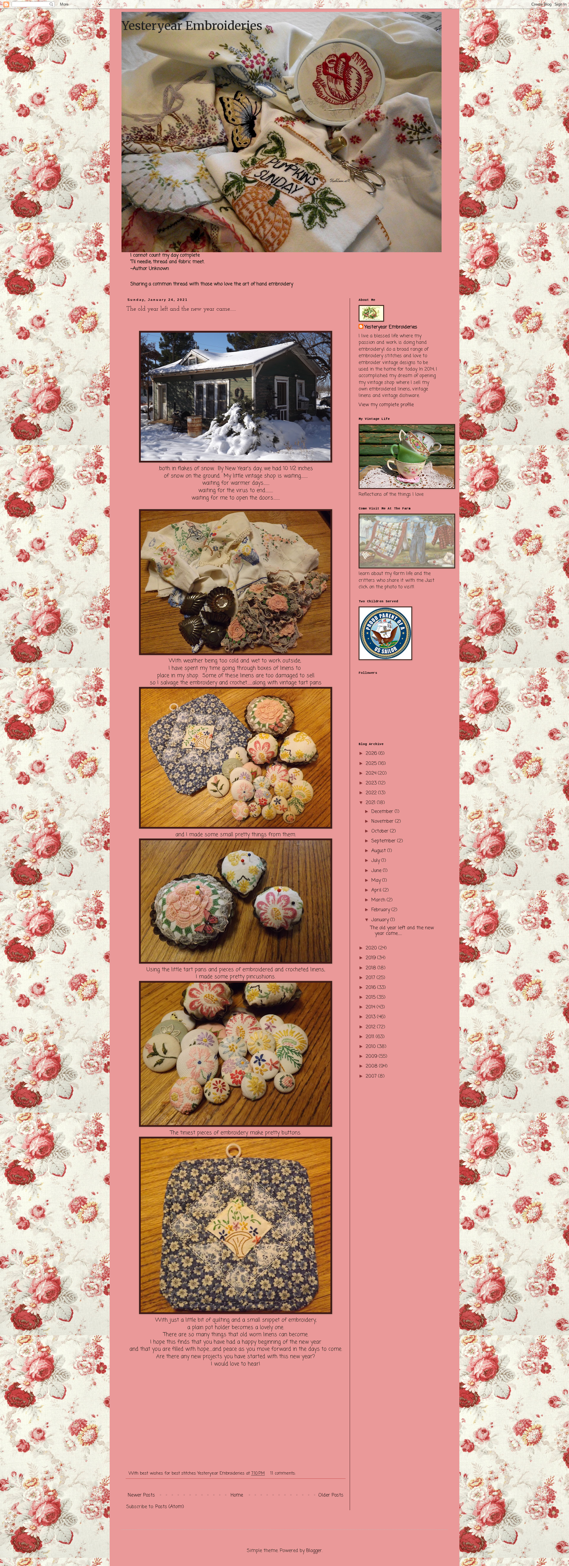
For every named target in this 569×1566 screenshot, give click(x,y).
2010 (371, 1046)
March (379, 900)
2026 (372, 753)
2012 (371, 1027)
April (377, 890)
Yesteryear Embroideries (192, 25)
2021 (371, 802)
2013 (371, 1017)
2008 (372, 1066)
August (379, 851)
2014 (371, 1007)
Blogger (314, 1550)
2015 (371, 997)
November (383, 821)
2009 (372, 1056)
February (381, 910)
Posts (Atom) (169, 1507)
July (376, 860)
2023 (372, 783)
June (377, 870)
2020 (372, 948)
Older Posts (330, 1495)
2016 (371, 987)
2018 (372, 968)
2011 (371, 1037)
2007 (372, 1076)
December (383, 811)
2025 (372, 763)
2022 (372, 793)
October (380, 831)
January (380, 920)
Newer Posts (141, 1495)
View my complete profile (386, 405)
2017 (371, 977)
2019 (371, 958)
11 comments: (283, 1473)
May (376, 880)
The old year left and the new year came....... (181, 309)
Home (237, 1495)
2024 (372, 773)
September (384, 841)
